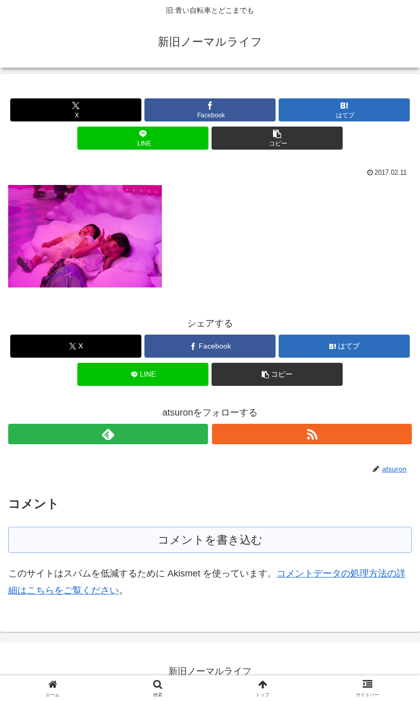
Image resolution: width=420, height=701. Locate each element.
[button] (277, 138)
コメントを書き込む (210, 539)
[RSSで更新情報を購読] (312, 434)
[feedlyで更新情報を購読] (108, 434)
